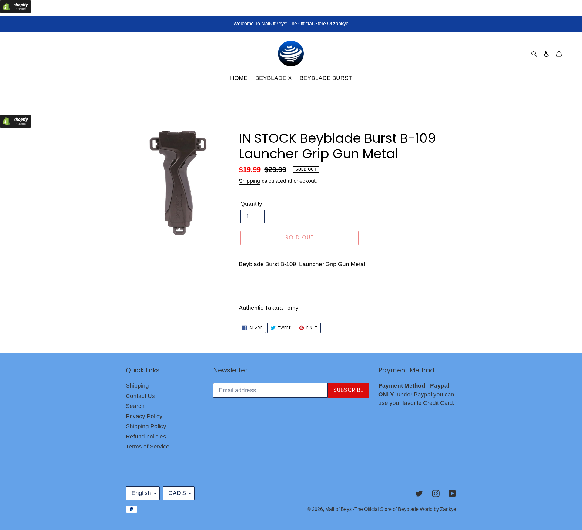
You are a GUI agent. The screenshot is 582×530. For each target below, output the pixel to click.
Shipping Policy (146, 426)
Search (135, 406)
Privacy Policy (144, 416)
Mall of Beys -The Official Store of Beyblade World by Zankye (390, 509)
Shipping (249, 181)
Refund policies (146, 436)
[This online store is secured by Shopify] (15, 11)
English (141, 493)
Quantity (251, 204)
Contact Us (140, 396)
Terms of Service (147, 446)
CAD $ (177, 493)
